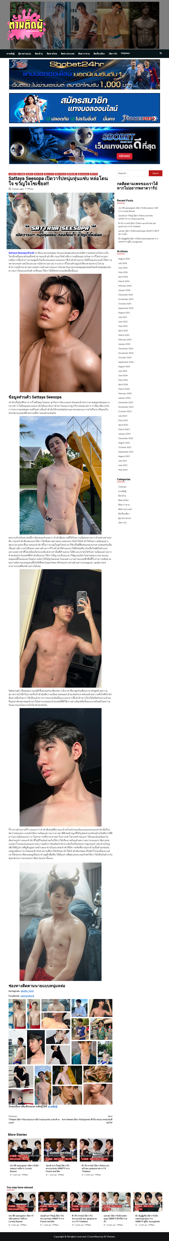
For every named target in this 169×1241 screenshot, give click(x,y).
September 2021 (125, 451)
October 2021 (124, 447)
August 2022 (124, 442)
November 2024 (125, 353)
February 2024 (125, 393)
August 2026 (124, 258)
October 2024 (124, 357)
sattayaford (27, 995)
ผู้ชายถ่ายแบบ (24, 53)
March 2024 (124, 389)
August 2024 (124, 366)
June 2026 (123, 267)
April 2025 (123, 330)
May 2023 (123, 420)
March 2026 (124, 281)
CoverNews (94, 1236)
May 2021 (123, 469)
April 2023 (123, 424)
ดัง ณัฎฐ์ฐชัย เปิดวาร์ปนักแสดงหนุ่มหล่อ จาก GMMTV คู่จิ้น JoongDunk (138, 240)
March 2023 (124, 429)
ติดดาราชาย (84, 53)
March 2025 (124, 335)
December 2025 (125, 294)
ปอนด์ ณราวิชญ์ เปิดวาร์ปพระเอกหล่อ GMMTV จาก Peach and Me (58, 1168)
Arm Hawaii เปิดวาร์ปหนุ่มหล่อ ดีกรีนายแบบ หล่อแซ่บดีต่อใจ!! (87, 1119)
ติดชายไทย (52, 53)
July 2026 (122, 263)
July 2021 (122, 460)
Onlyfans (125, 53)
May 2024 (123, 380)
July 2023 (122, 416)
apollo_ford (27, 991)
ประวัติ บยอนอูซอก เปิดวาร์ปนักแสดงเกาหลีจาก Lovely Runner (24, 1168)
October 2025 (124, 303)
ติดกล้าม (39, 53)
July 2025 (122, 317)
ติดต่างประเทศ (67, 53)
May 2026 (123, 272)
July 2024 (122, 371)
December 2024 (125, 348)
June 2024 (123, 375)
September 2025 (125, 308)
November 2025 (125, 299)
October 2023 (124, 411)
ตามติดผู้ (10, 53)
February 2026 (125, 285)
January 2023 (124, 433)
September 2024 (125, 362)
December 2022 (125, 438)
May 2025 (123, 326)
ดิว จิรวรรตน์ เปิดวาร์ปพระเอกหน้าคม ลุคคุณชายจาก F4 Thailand (95, 1168)
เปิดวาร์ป (113, 53)
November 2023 (125, 407)
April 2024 (123, 384)
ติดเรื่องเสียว (99, 53)
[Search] (160, 53)
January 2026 (124, 290)
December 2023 (125, 402)
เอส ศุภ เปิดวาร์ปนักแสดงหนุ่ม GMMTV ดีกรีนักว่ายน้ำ (138, 232)
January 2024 (124, 398)
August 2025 (124, 312)
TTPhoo (29, 188)
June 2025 (123, 321)
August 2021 (124, 456)
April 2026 (123, 276)
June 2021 (123, 465)
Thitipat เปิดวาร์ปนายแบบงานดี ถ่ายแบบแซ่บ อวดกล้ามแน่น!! (34, 1119)
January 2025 (124, 344)
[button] (17, 1014)
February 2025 (125, 339)
